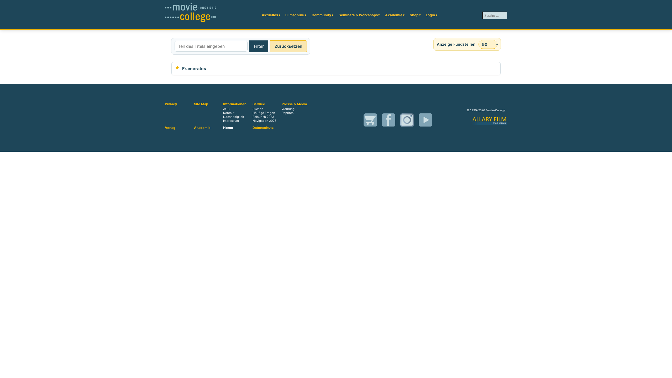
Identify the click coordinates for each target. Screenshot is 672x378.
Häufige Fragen (264, 113)
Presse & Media (294, 104)
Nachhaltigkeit (233, 117)
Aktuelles (270, 15)
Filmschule (294, 15)
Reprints (287, 113)
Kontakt (228, 113)
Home (228, 128)
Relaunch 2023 (263, 117)
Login (430, 15)
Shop (414, 15)
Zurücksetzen (288, 46)
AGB (226, 109)
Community (321, 15)
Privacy (171, 104)
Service (259, 104)
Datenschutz (263, 128)
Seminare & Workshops (358, 15)
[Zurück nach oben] (665, 371)
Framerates (194, 68)
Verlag (170, 128)
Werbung (288, 109)
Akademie (393, 15)
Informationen (234, 104)
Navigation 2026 (264, 121)
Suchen (258, 109)
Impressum (231, 121)
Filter (259, 46)
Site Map (201, 104)
